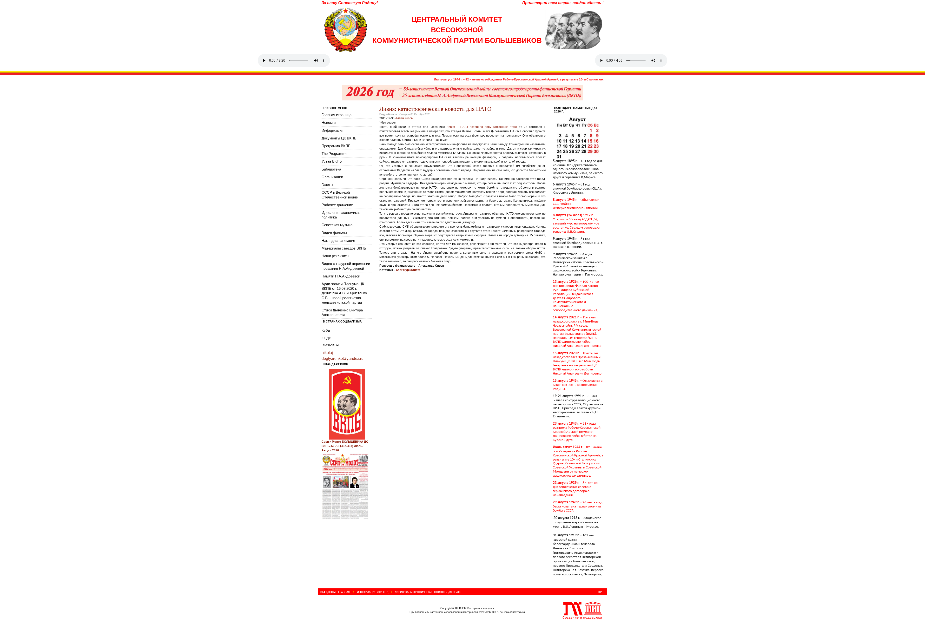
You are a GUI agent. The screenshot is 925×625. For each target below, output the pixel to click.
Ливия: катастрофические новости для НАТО (435, 108)
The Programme (334, 153)
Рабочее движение (337, 205)
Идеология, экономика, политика (341, 215)
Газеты (327, 185)
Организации (332, 177)
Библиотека (331, 169)
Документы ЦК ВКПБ (339, 138)
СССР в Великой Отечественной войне (340, 194)
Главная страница (336, 115)
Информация (332, 130)
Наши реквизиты (335, 256)
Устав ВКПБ (332, 161)
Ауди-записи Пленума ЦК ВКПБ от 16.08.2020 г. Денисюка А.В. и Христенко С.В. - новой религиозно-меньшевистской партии (344, 293)
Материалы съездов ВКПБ (344, 248)
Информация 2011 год (372, 592)
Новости (329, 122)
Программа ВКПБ (336, 146)
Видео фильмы (334, 233)
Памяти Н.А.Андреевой (341, 276)
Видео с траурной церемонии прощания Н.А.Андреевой (346, 266)
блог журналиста (408, 270)
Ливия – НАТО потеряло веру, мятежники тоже (482, 127)
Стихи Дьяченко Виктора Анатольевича (342, 312)
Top (599, 592)
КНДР (326, 338)
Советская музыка (337, 225)
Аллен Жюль (404, 118)
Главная (344, 592)
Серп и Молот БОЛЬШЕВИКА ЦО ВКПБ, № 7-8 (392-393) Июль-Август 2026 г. (345, 446)
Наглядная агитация (338, 240)
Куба (326, 330)
